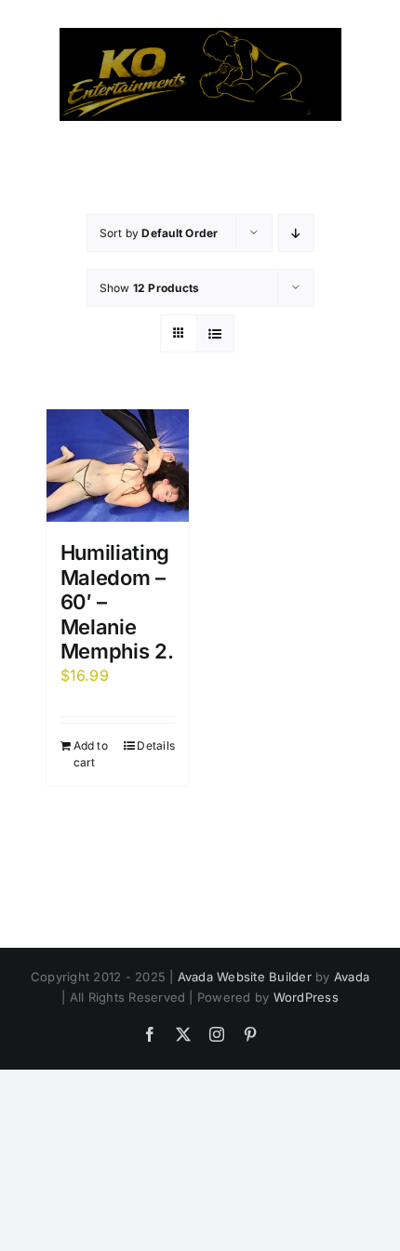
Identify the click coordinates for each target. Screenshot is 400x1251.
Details (156, 745)
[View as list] (215, 333)
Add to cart (90, 754)
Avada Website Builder (245, 976)
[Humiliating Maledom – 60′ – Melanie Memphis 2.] (118, 465)
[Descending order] (296, 233)
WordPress (306, 997)
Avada (351, 976)
